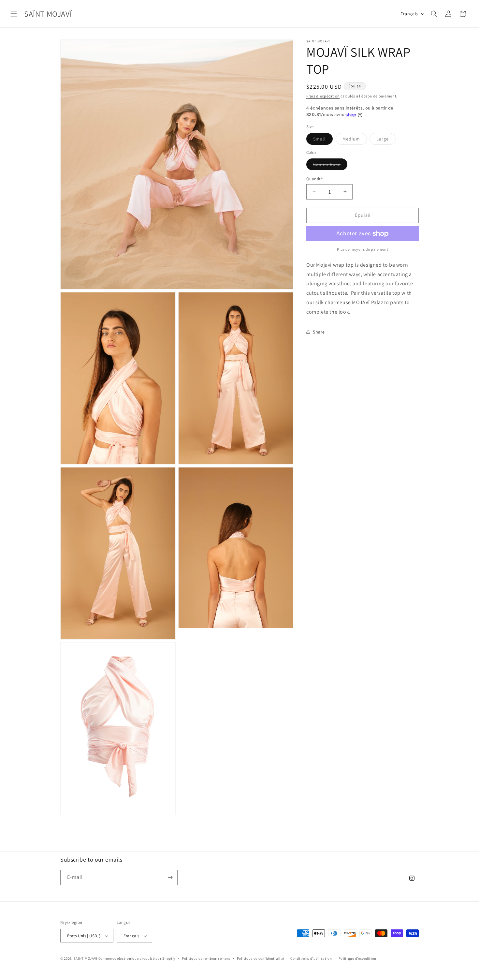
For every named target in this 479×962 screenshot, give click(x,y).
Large (386, 140)
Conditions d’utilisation (311, 958)
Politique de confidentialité (260, 958)
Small (323, 140)
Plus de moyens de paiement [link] (362, 249)
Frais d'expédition (323, 96)
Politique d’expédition (357, 958)
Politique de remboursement (206, 958)
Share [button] (319, 332)
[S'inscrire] (170, 877)
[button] (14, 14)
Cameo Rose (330, 165)
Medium (354, 140)
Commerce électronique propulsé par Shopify (136, 958)
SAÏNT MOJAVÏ (85, 958)
